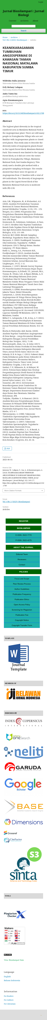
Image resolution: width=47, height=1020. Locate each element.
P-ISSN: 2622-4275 (24, 540)
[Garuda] (23, 771)
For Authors (8, 1000)
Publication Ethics (22, 599)
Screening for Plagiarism (22, 610)
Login (40, 2)
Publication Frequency (22, 594)
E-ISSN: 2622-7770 (24, 535)
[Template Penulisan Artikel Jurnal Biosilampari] (18, 671)
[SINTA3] (23, 884)
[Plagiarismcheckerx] (15, 917)
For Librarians (10, 1004)
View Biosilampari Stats (14, 960)
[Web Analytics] (8, 955)
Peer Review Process (22, 584)
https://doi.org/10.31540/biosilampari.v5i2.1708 (23, 113)
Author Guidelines (21, 589)
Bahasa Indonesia (12, 980)
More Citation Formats (13, 490)
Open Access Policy (22, 605)
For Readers (8, 996)
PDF (8, 448)
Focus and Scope (22, 579)
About (35, 20)
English (7, 976)
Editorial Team (22, 554)
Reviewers (22, 559)
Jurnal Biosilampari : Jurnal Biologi (23, 13)
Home (5, 37)
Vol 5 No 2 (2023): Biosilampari (15, 40)
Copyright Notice (22, 620)
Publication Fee (22, 615)
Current (12, 20)
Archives (24, 20)
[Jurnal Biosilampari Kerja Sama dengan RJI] (23, 701)
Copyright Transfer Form (22, 625)
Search (23, 31)
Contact (22, 565)
